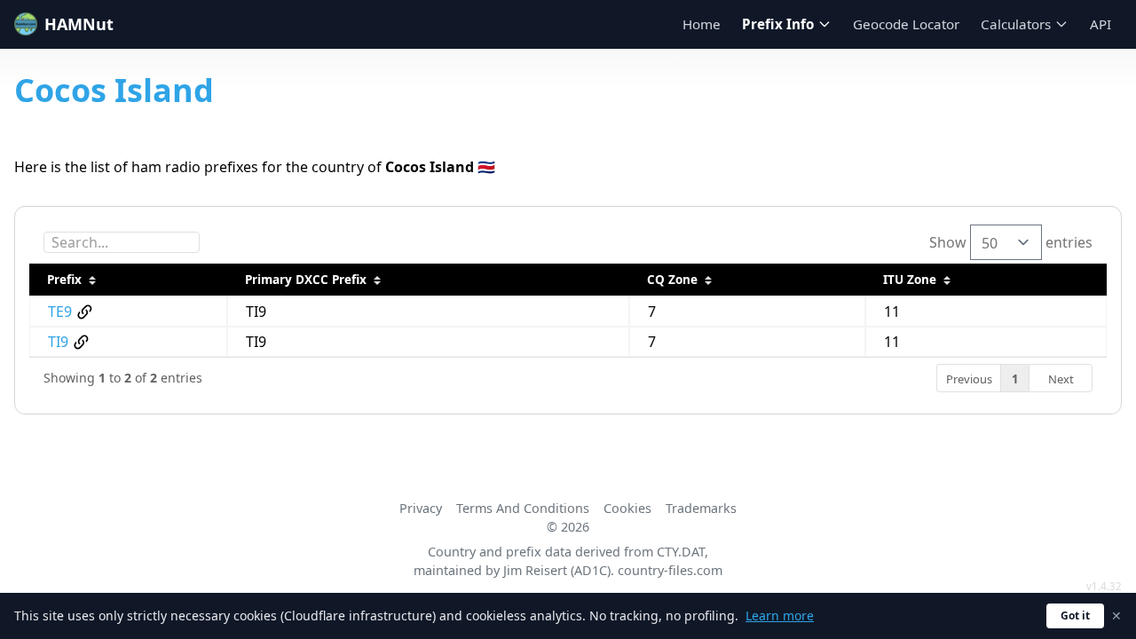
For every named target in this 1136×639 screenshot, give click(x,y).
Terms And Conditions (522, 508)
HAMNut (79, 24)
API (1100, 24)
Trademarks (701, 508)
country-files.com (670, 570)
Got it (1075, 615)
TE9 (60, 311)
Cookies (627, 508)
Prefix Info (778, 24)
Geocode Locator (906, 24)
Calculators (1016, 24)
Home (701, 24)
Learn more (780, 615)
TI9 (58, 341)
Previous (969, 379)
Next (1061, 379)
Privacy (420, 508)
